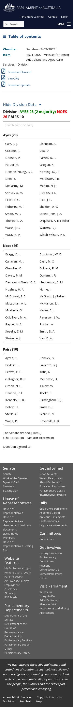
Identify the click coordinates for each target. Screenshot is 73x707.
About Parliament (50, 482)
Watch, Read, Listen (51, 478)
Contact (52, 16)
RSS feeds (10, 597)
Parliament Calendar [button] (32, 16)
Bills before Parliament (53, 508)
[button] (64, 24)
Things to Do (47, 596)
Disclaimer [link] (9, 701)
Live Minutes (10, 533)
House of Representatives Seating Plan (18, 546)
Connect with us (49, 569)
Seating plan (10, 490)
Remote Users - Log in (17, 572)
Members (9, 537)
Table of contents (23, 36)
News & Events (49, 474)
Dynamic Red (11, 482)
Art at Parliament (49, 600)
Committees (47, 539)
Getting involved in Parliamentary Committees (51, 557)
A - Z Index (10, 589)
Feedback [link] (26, 701)
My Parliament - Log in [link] (17, 568)
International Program (53, 494)
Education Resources (52, 486)
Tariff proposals (49, 521)
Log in (64, 16)
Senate (7, 474)
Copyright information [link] (50, 697)
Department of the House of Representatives (15, 628)
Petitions (45, 565)
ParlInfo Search (13, 576)
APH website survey (16, 581)
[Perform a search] (6, 24)
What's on (46, 592)
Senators (8, 486)
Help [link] (39, 701)
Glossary (9, 593)
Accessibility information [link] (17, 697)
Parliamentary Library (52, 490)
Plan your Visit (48, 604)
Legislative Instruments (54, 525)
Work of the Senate (15, 478)
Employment (11, 585)
